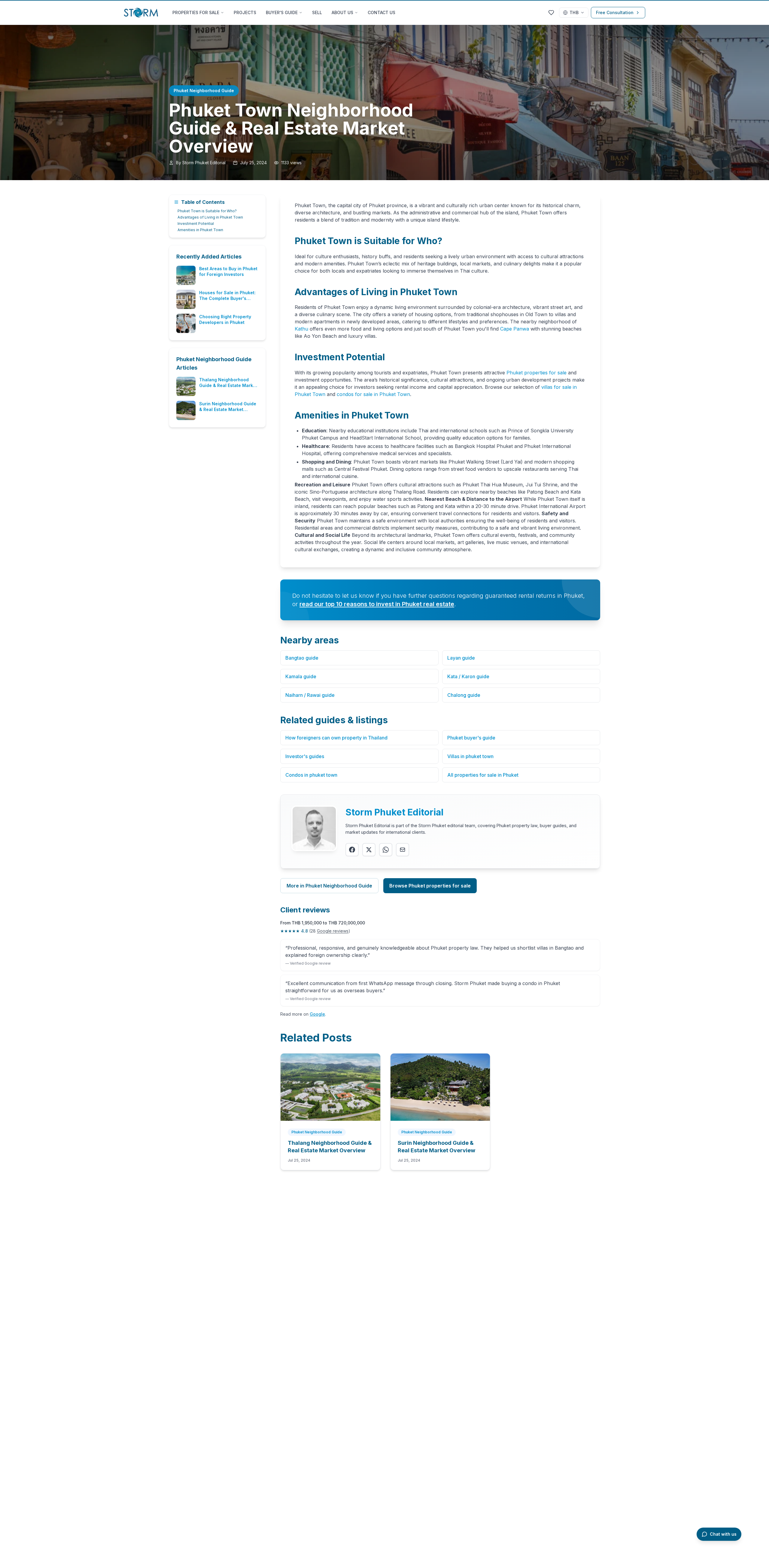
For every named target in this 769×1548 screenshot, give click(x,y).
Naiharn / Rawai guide (310, 695)
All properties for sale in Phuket (482, 775)
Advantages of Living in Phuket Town (210, 217)
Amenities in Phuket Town (200, 230)
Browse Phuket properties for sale (430, 886)
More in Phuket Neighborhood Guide (329, 886)
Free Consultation (615, 12)
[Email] (402, 849)
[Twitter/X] (368, 849)
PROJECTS (245, 12)
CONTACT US (381, 12)
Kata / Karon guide (468, 676)
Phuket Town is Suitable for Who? (207, 211)
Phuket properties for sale (536, 373)
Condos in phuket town (311, 775)
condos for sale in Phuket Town (373, 394)
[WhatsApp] (385, 849)
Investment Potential (196, 223)
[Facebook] (352, 849)
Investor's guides (304, 756)
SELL (317, 12)
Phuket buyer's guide (471, 738)
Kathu (301, 329)
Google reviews (332, 930)
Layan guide (461, 658)
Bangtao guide (301, 658)
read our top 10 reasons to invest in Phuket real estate (376, 604)
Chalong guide (463, 695)
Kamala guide (300, 676)
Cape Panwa (514, 329)
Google (317, 1014)
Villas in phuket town (470, 756)
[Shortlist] (551, 12)
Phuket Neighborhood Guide (204, 90)
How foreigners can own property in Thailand (336, 738)
